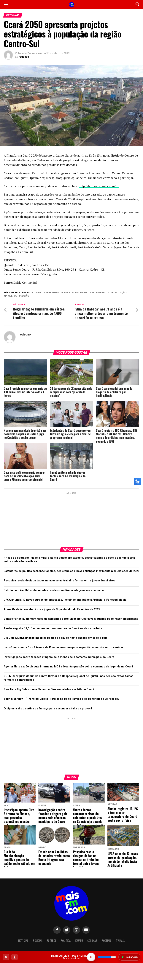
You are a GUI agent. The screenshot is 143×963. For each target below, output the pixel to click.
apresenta (52, 292)
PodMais (107, 940)
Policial (37, 940)
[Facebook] (6, 957)
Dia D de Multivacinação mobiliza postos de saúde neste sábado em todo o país (55, 637)
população (119, 292)
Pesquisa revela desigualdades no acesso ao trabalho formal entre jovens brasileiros (59, 580)
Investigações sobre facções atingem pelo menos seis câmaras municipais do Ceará (59, 657)
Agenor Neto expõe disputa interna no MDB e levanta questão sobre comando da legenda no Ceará (68, 666)
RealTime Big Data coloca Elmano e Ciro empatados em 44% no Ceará (49, 689)
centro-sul (80, 292)
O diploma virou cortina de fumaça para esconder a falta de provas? (48, 708)
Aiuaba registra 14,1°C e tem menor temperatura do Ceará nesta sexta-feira (53, 628)
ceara (66, 292)
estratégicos (100, 292)
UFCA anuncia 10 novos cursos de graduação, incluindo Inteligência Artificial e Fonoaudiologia (65, 599)
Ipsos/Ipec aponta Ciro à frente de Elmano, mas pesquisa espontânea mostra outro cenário (63, 647)
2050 (39, 292)
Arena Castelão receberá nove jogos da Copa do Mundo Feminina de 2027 (52, 609)
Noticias (23, 940)
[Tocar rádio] (91, 957)
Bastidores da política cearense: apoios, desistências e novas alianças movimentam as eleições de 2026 (71, 571)
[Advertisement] (71, 518)
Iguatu (79, 940)
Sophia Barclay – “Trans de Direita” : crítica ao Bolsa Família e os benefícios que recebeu (62, 698)
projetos (11, 296)
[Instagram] (14, 957)
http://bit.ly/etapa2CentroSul (99, 186)
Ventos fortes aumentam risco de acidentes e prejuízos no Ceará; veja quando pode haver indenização (71, 618)
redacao (24, 56)
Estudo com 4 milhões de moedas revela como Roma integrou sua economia (54, 590)
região (24, 296)
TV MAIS (120, 940)
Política (66, 940)
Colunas (92, 940)
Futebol (51, 940)
